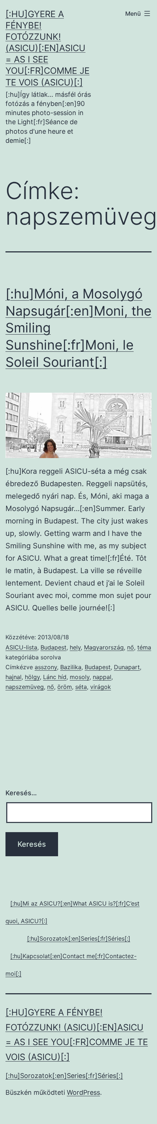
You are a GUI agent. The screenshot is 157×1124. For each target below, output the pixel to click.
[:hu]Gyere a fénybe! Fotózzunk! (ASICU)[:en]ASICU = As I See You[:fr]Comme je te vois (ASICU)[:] (47, 48)
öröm (64, 686)
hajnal (13, 677)
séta (81, 686)
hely (75, 647)
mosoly (79, 677)
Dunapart (127, 667)
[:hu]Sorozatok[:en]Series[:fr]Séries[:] (64, 1075)
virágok (100, 686)
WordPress (83, 1092)
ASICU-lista (21, 647)
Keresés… (21, 793)
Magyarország (104, 647)
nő (130, 647)
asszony (46, 667)
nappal (102, 677)
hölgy (32, 677)
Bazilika (70, 667)
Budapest (53, 647)
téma (144, 647)
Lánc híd (54, 677)
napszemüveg (24, 686)
